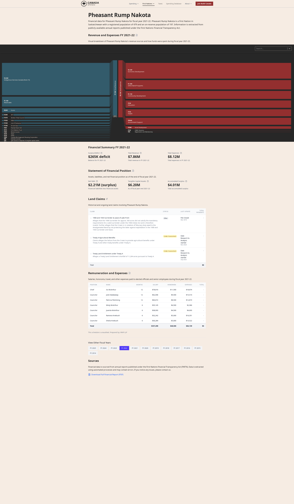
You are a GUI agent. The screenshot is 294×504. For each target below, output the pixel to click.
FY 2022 (124, 348)
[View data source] (107, 199)
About (187, 4)
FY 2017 (177, 348)
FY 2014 (93, 353)
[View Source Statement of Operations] (137, 35)
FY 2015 (197, 348)
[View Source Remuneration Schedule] (129, 273)
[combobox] (256, 48)
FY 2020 (145, 348)
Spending (133, 4)
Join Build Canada (204, 4)
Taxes (160, 4)
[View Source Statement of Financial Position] (133, 171)
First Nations (147, 4)
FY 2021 (135, 348)
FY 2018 (166, 348)
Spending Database (173, 4)
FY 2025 (93, 348)
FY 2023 (114, 348)
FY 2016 (187, 348)
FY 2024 (103, 348)
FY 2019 (156, 348)
